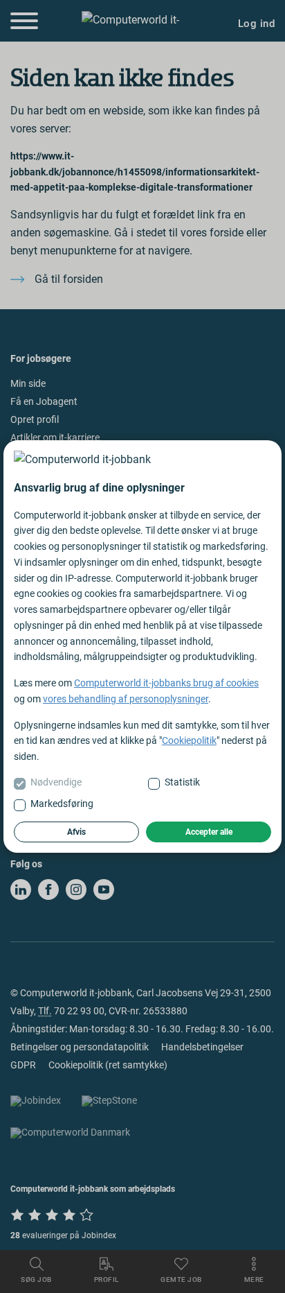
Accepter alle (208, 832)
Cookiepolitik (189, 740)
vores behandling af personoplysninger (125, 698)
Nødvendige (56, 782)
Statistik (182, 782)
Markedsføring (61, 803)
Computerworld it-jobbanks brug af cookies (166, 682)
